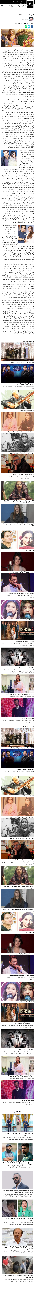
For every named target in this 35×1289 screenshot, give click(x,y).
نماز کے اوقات (13, 1)
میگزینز (31, 24)
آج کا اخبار (17, 6)
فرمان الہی (21, 1)
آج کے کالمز (11, 6)
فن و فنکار (26, 24)
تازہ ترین (24, 6)
